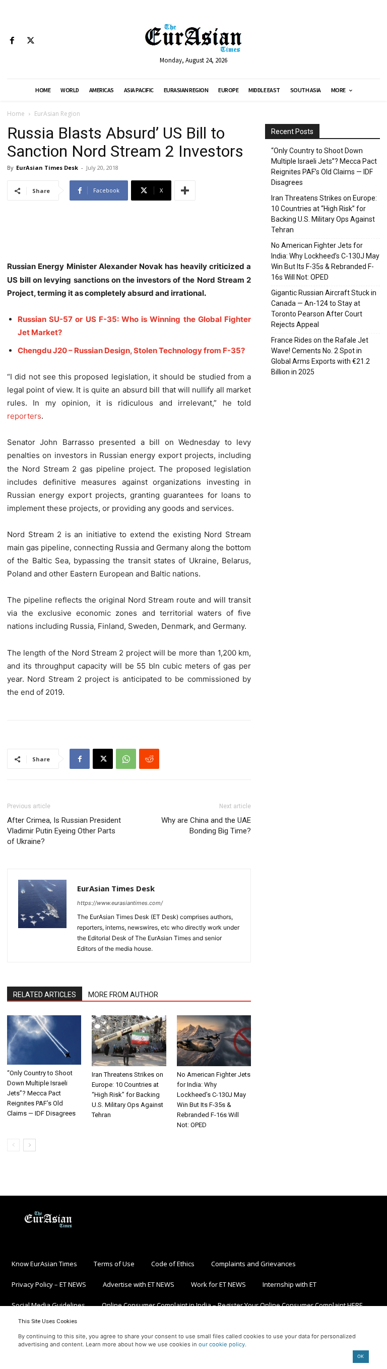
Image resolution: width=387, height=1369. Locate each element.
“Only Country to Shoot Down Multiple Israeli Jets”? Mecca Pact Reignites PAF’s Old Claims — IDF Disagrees (41, 1093)
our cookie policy (222, 1344)
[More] (185, 190)
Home (16, 113)
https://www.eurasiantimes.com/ (120, 902)
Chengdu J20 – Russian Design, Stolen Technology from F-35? (131, 350)
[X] (30, 41)
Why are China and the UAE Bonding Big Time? (206, 825)
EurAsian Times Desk (47, 167)
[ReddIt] (149, 759)
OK (360, 1356)
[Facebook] (12, 41)
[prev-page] (13, 1145)
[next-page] (29, 1145)
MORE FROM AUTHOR (123, 995)
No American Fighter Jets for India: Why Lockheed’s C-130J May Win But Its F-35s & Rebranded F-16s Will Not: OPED (325, 261)
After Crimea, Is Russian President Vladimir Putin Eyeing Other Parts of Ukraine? (64, 831)
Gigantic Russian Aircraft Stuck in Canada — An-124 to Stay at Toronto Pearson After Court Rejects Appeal (323, 309)
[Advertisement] (129, 234)
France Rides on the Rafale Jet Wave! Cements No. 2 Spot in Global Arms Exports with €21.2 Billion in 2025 (320, 356)
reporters (24, 416)
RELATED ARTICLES (44, 995)
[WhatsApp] (126, 759)
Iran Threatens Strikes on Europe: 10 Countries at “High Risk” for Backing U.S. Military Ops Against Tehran (127, 1095)
